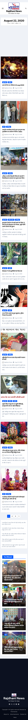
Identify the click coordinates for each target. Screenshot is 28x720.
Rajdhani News (14, 11)
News (15, 717)
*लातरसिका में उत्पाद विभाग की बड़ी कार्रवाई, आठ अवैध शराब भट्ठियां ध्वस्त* (13, 578)
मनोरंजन (10, 401)
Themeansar (14, 711)
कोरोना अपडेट (11, 219)
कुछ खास (4, 82)
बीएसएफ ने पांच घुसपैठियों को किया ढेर (12, 271)
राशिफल (9, 82)
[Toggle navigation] (2, 8)
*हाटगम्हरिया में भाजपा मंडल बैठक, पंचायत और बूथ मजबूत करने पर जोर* (14, 602)
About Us (6, 714)
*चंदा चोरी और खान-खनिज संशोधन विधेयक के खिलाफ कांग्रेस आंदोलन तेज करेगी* (14, 534)
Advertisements (14, 714)
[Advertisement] (14, 41)
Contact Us (23, 714)
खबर (4, 126)
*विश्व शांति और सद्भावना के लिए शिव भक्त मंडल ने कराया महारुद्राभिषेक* (13, 649)
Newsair (22, 709)
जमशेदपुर (8, 126)
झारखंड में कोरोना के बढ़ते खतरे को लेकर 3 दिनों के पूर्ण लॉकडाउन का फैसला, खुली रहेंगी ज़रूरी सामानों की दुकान (13, 224)
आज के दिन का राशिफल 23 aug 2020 (13, 85)
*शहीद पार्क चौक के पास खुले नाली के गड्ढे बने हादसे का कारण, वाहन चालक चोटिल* (13, 545)
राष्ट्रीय (9, 268)
